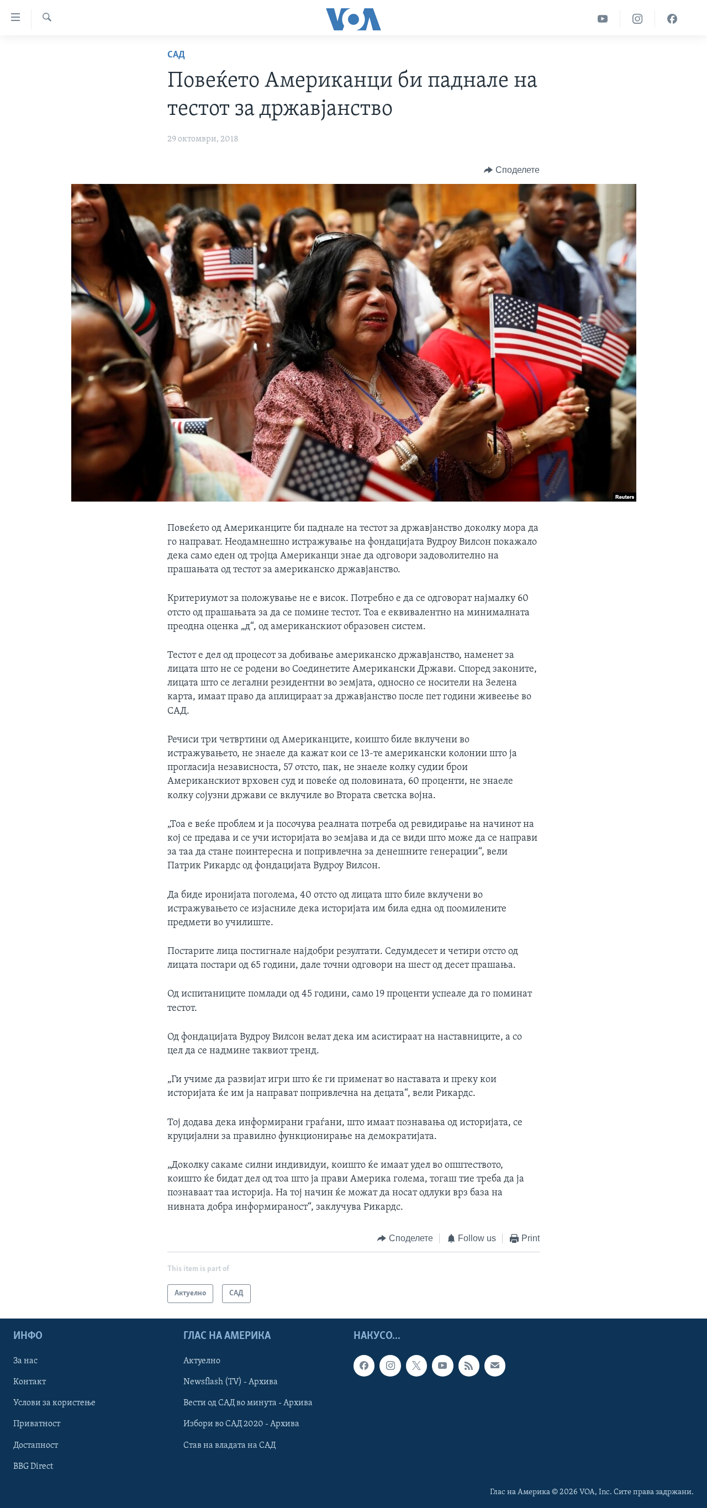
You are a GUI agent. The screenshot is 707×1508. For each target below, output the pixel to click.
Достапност (35, 1445)
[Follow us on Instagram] (389, 1366)
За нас (25, 1361)
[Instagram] (637, 19)
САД (176, 55)
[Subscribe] (494, 1366)
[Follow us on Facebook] (364, 1366)
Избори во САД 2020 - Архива (241, 1424)
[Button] (512, 170)
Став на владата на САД (229, 1445)
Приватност (36, 1424)
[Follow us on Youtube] (442, 1366)
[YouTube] (602, 19)
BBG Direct (33, 1466)
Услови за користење (54, 1403)
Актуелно (201, 1361)
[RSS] (468, 1366)
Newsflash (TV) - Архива (230, 1382)
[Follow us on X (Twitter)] (416, 1366)
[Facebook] (672, 19)
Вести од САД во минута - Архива (248, 1403)
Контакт (29, 1382)
